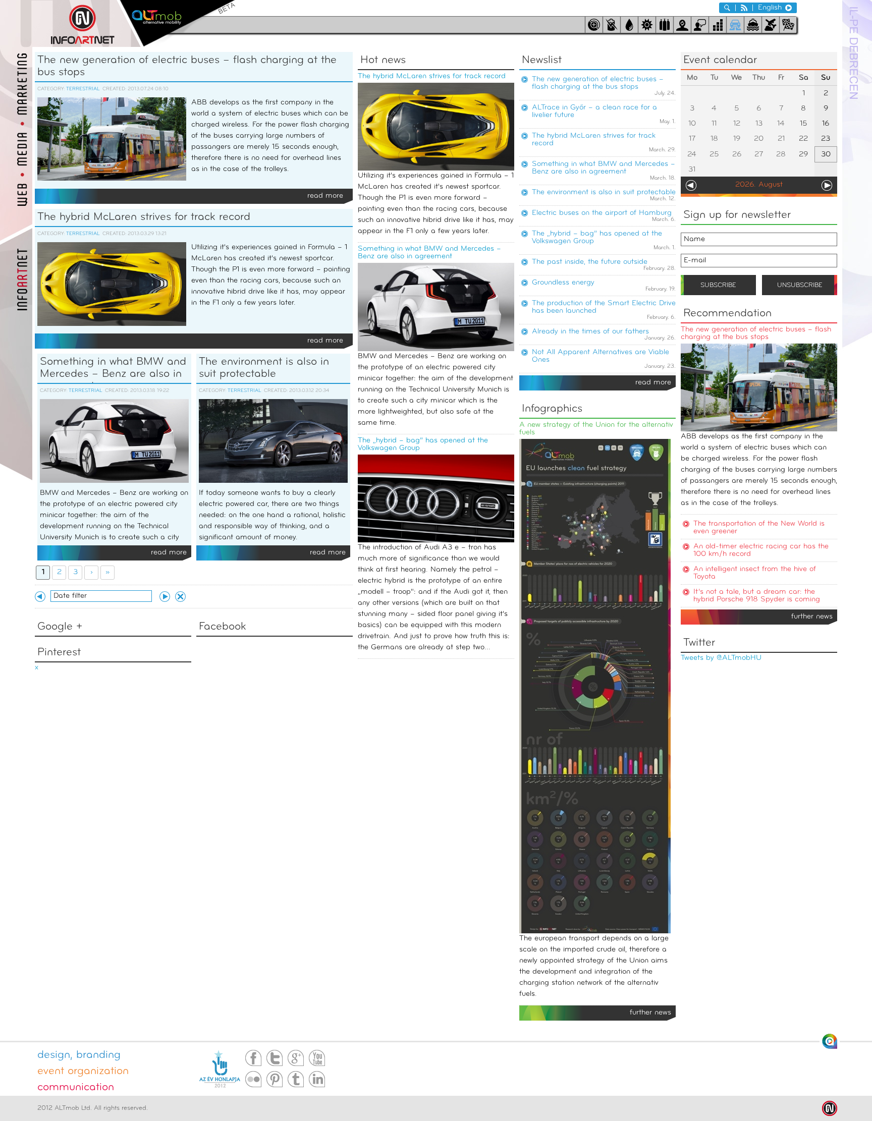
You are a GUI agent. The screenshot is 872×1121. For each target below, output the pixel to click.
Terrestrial (83, 89)
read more (653, 382)
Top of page (829, 1041)
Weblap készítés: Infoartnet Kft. (829, 1108)
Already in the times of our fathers (590, 331)
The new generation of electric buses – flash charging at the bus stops (187, 66)
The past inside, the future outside (589, 262)
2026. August (759, 185)
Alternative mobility (177, 23)
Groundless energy (563, 283)
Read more (325, 196)
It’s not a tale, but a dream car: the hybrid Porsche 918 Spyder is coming (756, 595)
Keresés (727, 8)
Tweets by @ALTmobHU (721, 658)
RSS (744, 8)
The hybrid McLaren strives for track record (143, 217)
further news (812, 617)
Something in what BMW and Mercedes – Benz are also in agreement (113, 370)
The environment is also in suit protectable (264, 368)
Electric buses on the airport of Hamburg (602, 213)
